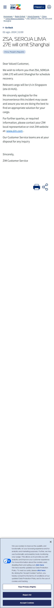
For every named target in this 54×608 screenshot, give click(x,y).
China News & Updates (15, 18)
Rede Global (20, 16)
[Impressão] (36, 186)
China (44, 16)
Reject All (27, 595)
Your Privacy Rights (27, 587)
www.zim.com (14, 131)
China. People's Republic (14, 52)
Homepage (8, 16)
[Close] (51, 542)
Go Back (9, 27)
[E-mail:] (45, 186)
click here (40, 565)
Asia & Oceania (34, 16)
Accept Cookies (27, 603)
